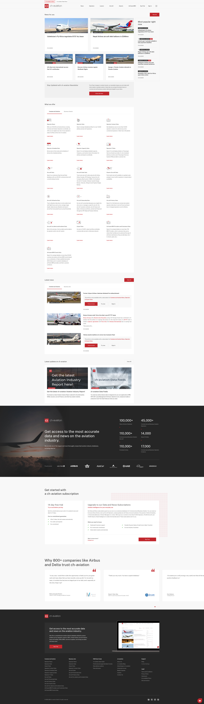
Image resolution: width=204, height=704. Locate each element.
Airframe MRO (132, 6)
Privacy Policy (145, 674)
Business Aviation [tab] (68, 111)
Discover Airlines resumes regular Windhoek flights (88, 68)
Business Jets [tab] (67, 286)
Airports (121, 6)
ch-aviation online (50, 1)
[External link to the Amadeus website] (153, 466)
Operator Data (48, 664)
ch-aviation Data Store (62, 1)
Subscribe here (99, 93)
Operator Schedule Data (51, 670)
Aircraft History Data (50, 681)
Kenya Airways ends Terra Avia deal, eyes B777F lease (99, 315)
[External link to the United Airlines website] (61, 466)
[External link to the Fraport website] (140, 466)
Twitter (152, 699)
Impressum (144, 676)
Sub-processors (145, 680)
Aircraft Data (48, 677)
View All (155, 14)
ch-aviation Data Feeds (99, 392)
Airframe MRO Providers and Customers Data (56, 688)
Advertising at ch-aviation (123, 666)
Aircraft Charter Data (50, 683)
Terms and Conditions (146, 671)
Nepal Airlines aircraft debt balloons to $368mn (111, 36)
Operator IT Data (49, 674)
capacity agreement (93, 321)
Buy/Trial (142, 6)
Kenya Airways (87, 317)
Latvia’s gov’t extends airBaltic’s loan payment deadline (147, 41)
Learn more (50, 136)
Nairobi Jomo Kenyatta (100, 317)
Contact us (90, 540)
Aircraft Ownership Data (51, 679)
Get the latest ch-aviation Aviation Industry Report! (66, 392)
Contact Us (120, 674)
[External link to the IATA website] (87, 466)
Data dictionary (97, 668)
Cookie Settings (145, 663)
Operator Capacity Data (51, 672)
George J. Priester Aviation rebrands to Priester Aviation (119, 68)
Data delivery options (98, 666)
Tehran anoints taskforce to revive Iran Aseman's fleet (99, 335)
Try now (103, 304)
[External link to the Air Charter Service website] (113, 466)
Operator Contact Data (50, 668)
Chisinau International (115, 321)
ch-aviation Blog (121, 664)
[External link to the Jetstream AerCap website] (100, 466)
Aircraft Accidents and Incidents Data (54, 686)
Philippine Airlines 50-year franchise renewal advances (146, 63)
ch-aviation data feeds (98, 661)
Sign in (150, 6)
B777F (125, 319)
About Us (119, 661)
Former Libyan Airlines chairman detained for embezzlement (101, 293)
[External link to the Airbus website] (74, 466)
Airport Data (48, 666)
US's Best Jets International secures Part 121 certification (57, 68)
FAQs (142, 661)
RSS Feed (158, 699)
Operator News (48, 661)
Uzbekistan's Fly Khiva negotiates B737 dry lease (65, 36)
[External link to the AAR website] (126, 466)
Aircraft (111, 6)
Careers (119, 672)
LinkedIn (148, 699)
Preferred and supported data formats (102, 664)
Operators (91, 6)
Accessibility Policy (146, 678)
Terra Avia (104, 321)
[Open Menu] (156, 6)
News (82, 6)
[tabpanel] (89, 192)
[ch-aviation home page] (53, 6)
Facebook (155, 699)
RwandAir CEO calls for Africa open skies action (147, 74)
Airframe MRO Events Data (51, 690)
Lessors (102, 6)
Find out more (91, 304)
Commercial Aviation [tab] (54, 111)
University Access (121, 668)
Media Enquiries (121, 670)
